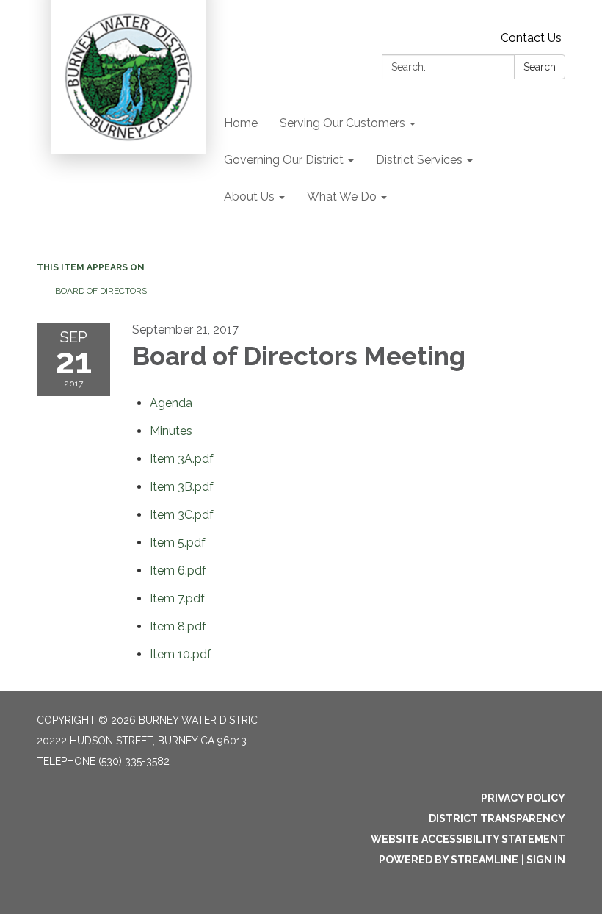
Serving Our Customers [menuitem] (342, 123)
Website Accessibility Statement (468, 839)
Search (539, 67)
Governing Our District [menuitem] (284, 160)
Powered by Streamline (448, 860)
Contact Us (531, 38)
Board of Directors (101, 291)
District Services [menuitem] (419, 160)
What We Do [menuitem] (342, 197)
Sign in (545, 860)
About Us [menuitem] (249, 197)
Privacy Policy (523, 798)
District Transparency (497, 818)
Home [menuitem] (241, 123)
